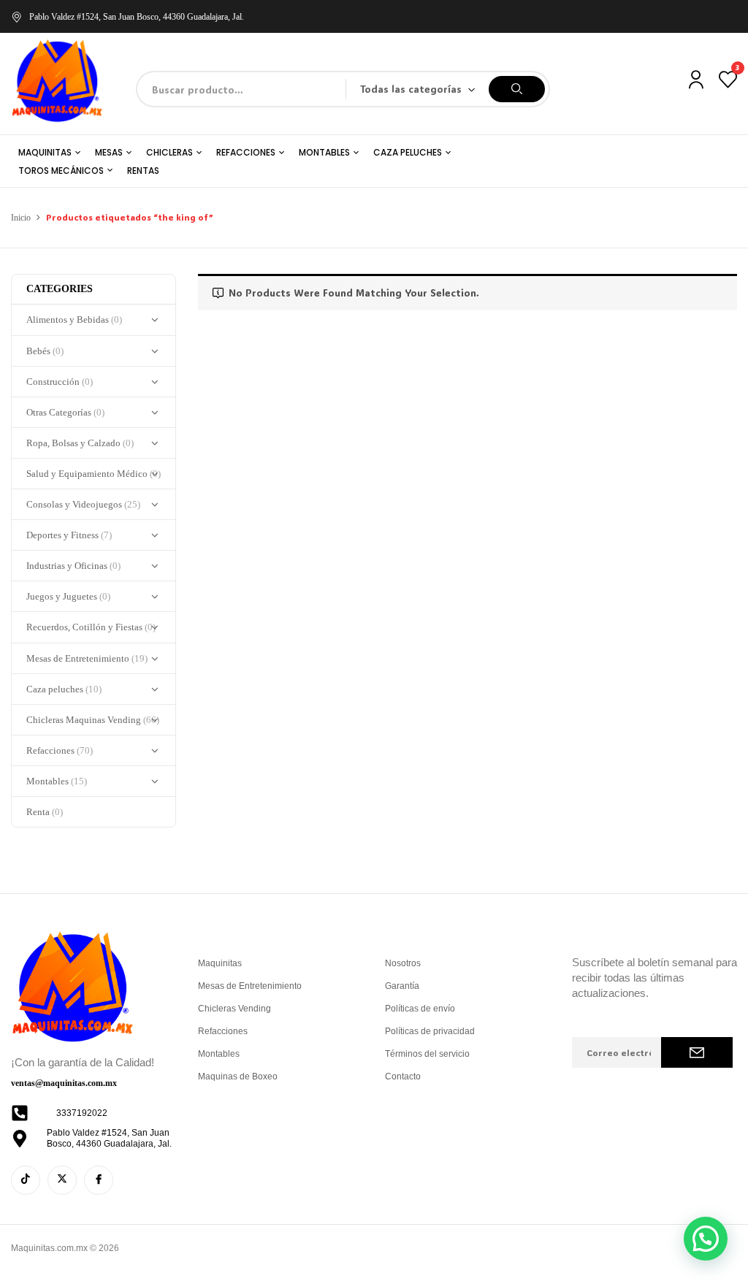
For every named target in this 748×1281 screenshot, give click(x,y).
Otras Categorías (65, 412)
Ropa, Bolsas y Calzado (80, 442)
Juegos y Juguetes (68, 596)
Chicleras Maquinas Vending (92, 719)
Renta (44, 811)
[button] (706, 1239)
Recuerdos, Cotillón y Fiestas (91, 627)
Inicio (21, 218)
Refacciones (59, 750)
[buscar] (517, 89)
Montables (56, 781)
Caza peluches (64, 689)
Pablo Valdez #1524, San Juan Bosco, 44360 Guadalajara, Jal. (136, 17)
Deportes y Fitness (69, 534)
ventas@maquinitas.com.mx (64, 1083)
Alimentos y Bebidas (74, 319)
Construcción (59, 381)
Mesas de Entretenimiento (87, 658)
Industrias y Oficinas (73, 565)
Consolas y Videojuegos (83, 504)
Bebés (45, 350)
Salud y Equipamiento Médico (93, 473)
